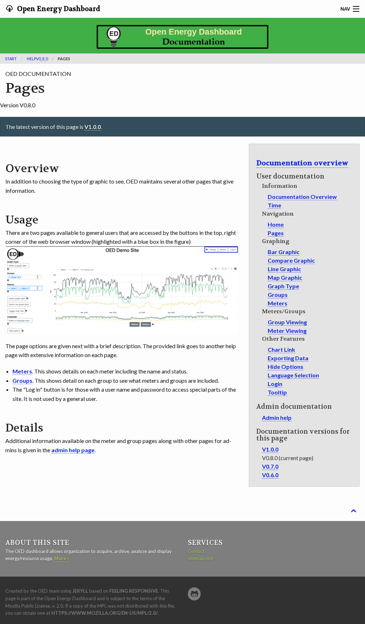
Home (276, 224)
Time (274, 205)
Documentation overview (302, 163)
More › (61, 558)
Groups (278, 294)
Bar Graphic (283, 251)
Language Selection (293, 375)
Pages (276, 233)
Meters (277, 303)
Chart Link (281, 349)
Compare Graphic (291, 260)
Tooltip (277, 392)
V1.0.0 (92, 126)
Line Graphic (284, 268)
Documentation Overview (302, 196)
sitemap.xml (200, 558)
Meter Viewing (287, 330)
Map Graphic (285, 277)
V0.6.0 (270, 474)
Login (275, 383)
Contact (196, 551)
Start (11, 59)
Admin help (277, 417)
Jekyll (80, 591)
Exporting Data (288, 358)
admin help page (72, 450)
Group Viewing (287, 322)
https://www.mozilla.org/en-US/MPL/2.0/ (104, 613)
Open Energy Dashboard (58, 9)
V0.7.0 (270, 466)
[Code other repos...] (194, 593)
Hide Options (285, 366)
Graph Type (283, 286)
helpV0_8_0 (37, 59)
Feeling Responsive (133, 591)
